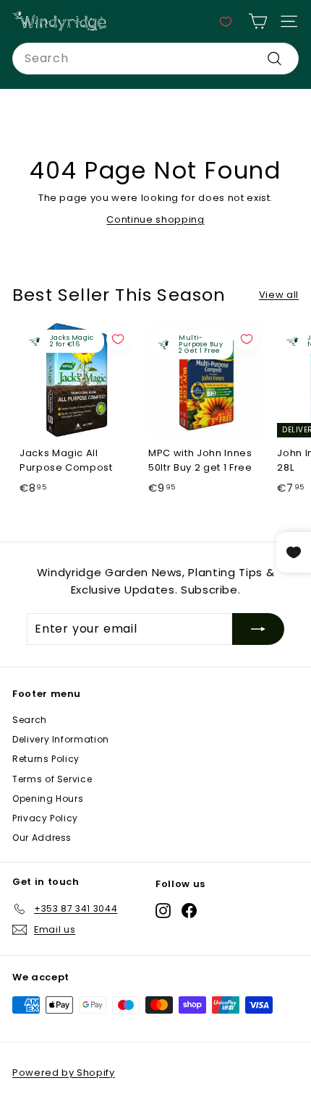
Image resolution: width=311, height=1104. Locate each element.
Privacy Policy (45, 818)
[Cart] (258, 21)
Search (29, 720)
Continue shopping (155, 219)
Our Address (42, 837)
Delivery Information (60, 739)
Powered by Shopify (63, 1072)
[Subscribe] (258, 629)
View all (279, 294)
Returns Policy (46, 759)
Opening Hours (47, 798)
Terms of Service (52, 779)
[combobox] (155, 58)
